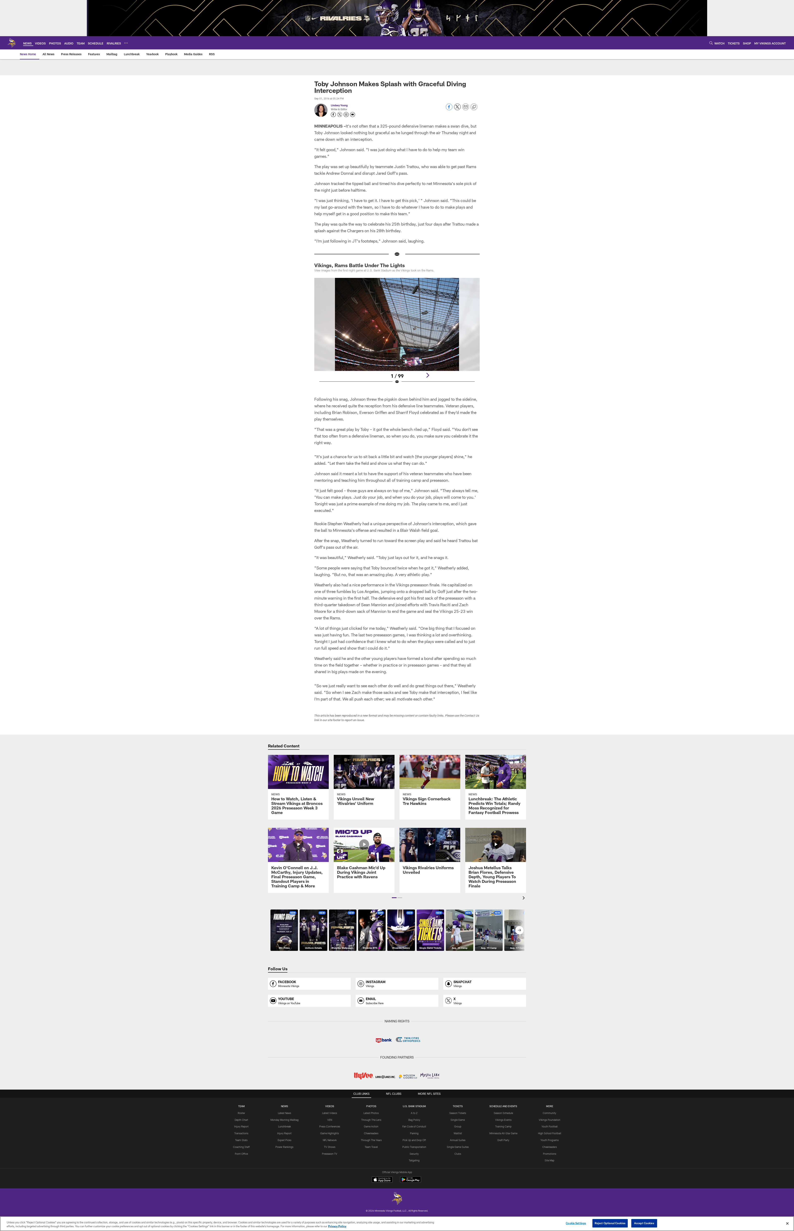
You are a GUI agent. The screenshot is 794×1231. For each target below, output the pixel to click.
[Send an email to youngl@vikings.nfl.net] (352, 114)
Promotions (549, 1153)
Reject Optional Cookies (610, 1223)
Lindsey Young (339, 105)
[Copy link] (474, 107)
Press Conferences (329, 1126)
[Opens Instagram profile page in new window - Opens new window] (346, 114)
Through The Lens (371, 1119)
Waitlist (458, 1133)
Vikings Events (503, 1119)
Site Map (549, 1160)
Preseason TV (329, 1153)
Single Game (458, 1119)
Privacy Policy (337, 1226)
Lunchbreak (284, 1126)
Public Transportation (414, 1146)
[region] (397, 1223)
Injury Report (241, 1126)
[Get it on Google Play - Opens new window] (411, 1182)
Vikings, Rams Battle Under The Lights (359, 265)
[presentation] (524, 898)
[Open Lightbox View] (397, 333)
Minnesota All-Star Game (503, 1133)
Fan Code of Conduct (414, 1126)
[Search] (711, 43)
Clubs (457, 1153)
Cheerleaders (371, 1133)
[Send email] (465, 109)
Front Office (241, 1153)
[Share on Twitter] (457, 109)
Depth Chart (241, 1119)
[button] (394, 897)
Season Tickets (457, 1112)
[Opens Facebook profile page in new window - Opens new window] (333, 114)
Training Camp (503, 1126)
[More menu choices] (126, 43)
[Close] (787, 1223)
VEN (329, 1119)
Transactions (241, 1133)
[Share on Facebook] (449, 109)
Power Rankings (284, 1146)
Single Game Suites (458, 1146)
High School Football (549, 1133)
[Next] (427, 375)
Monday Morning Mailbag (284, 1119)
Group (457, 1126)
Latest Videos (329, 1112)
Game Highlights (329, 1133)
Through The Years (371, 1140)
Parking (414, 1133)
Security (414, 1153)
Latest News (284, 1112)
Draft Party (503, 1140)
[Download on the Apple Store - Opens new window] (382, 1180)
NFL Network (330, 1140)
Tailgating (414, 1160)
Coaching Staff (241, 1146)
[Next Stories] (519, 930)
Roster (241, 1112)
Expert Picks (284, 1140)
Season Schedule (503, 1112)
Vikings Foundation (549, 1119)
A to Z (414, 1112)
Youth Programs (549, 1140)
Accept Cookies (644, 1223)
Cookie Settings (576, 1223)
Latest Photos (371, 1112)
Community (549, 1112)
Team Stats (241, 1140)
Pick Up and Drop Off (414, 1140)
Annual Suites (457, 1140)
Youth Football (550, 1126)
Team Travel (371, 1146)
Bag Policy (414, 1119)
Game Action (371, 1126)
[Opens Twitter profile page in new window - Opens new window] (339, 114)
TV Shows (329, 1146)
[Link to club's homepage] (12, 43)
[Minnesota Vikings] (397, 1199)
